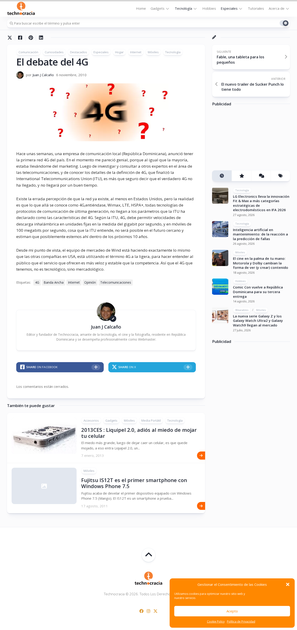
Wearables (241, 309)
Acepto (232, 611)
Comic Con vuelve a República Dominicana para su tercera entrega (258, 291)
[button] (287, 584)
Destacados (78, 52)
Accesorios (91, 420)
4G (37, 282)
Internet (135, 52)
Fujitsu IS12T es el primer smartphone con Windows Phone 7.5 (134, 482)
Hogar (119, 52)
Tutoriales (256, 8)
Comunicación (28, 52)
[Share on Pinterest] (30, 38)
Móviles (153, 52)
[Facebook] (141, 611)
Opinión (90, 282)
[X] (155, 611)
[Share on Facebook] (20, 38)
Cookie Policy (216, 622)
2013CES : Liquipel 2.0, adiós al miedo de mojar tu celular (139, 432)
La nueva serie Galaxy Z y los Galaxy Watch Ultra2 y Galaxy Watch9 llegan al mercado (258, 320)
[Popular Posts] (241, 175)
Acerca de (276, 8)
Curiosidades (54, 52)
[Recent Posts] (222, 175)
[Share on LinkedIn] (41, 38)
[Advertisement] (247, 140)
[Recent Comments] (261, 175)
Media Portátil (151, 420)
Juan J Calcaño (43, 74)
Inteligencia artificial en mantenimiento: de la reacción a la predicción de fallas (260, 234)
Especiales (229, 8)
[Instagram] (148, 611)
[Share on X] (11, 38)
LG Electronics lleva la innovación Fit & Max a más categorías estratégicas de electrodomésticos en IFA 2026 (261, 203)
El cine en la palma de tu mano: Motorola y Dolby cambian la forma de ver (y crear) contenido (260, 263)
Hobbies (209, 8)
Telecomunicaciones (115, 282)
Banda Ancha (54, 282)
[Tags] (280, 175)
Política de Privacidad (241, 622)
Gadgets (158, 8)
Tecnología (183, 8)
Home (141, 8)
